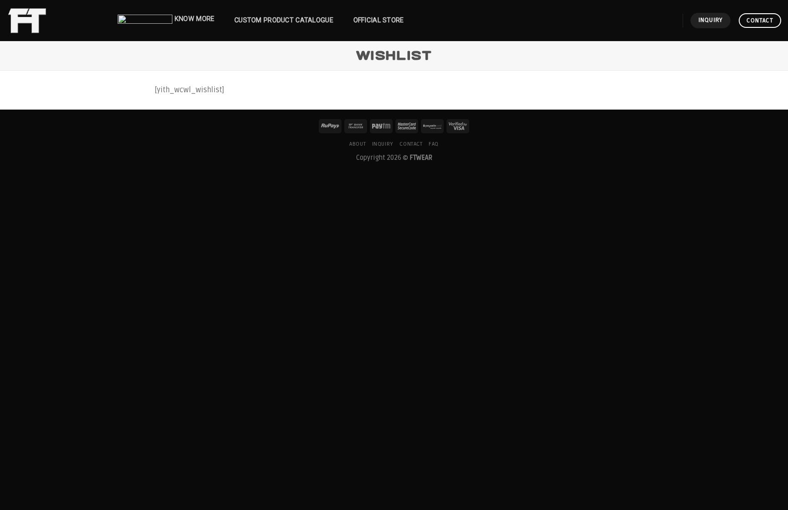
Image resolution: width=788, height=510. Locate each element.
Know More (195, 19)
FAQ (434, 144)
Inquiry (383, 144)
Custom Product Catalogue (283, 20)
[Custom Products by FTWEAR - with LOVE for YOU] (52, 20)
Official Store (378, 20)
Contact (410, 144)
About (357, 144)
